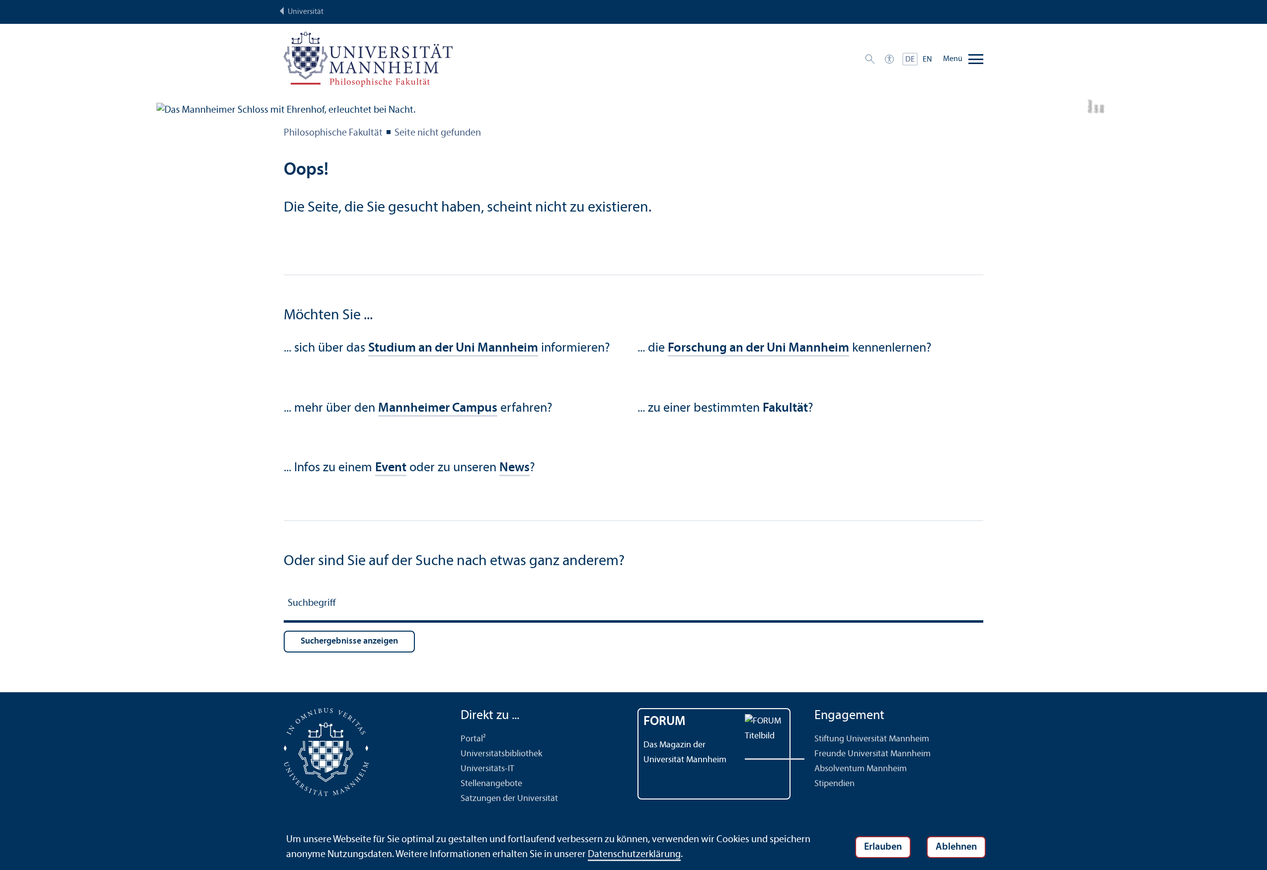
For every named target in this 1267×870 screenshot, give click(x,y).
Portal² (473, 739)
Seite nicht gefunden (438, 133)
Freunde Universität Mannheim (872, 754)
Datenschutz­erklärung (634, 855)
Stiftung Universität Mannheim (871, 739)
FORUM (664, 721)
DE (910, 60)
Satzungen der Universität (509, 798)
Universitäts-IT (487, 769)
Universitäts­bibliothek (501, 754)
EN (927, 60)
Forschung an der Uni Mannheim (758, 348)
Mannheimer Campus (437, 408)
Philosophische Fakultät (333, 133)
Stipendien (834, 784)
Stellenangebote (491, 784)
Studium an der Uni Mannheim (453, 348)
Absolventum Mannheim (860, 769)
